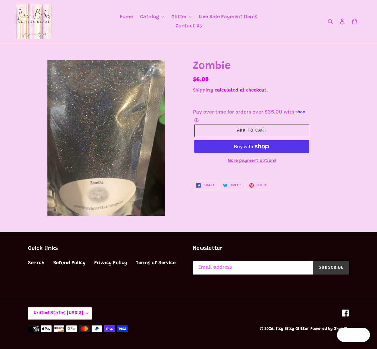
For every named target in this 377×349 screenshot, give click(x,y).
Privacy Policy (110, 263)
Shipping (203, 90)
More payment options (252, 161)
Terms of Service (156, 263)
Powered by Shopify (329, 329)
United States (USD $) (58, 313)
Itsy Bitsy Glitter (292, 329)
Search (36, 263)
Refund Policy (69, 263)
